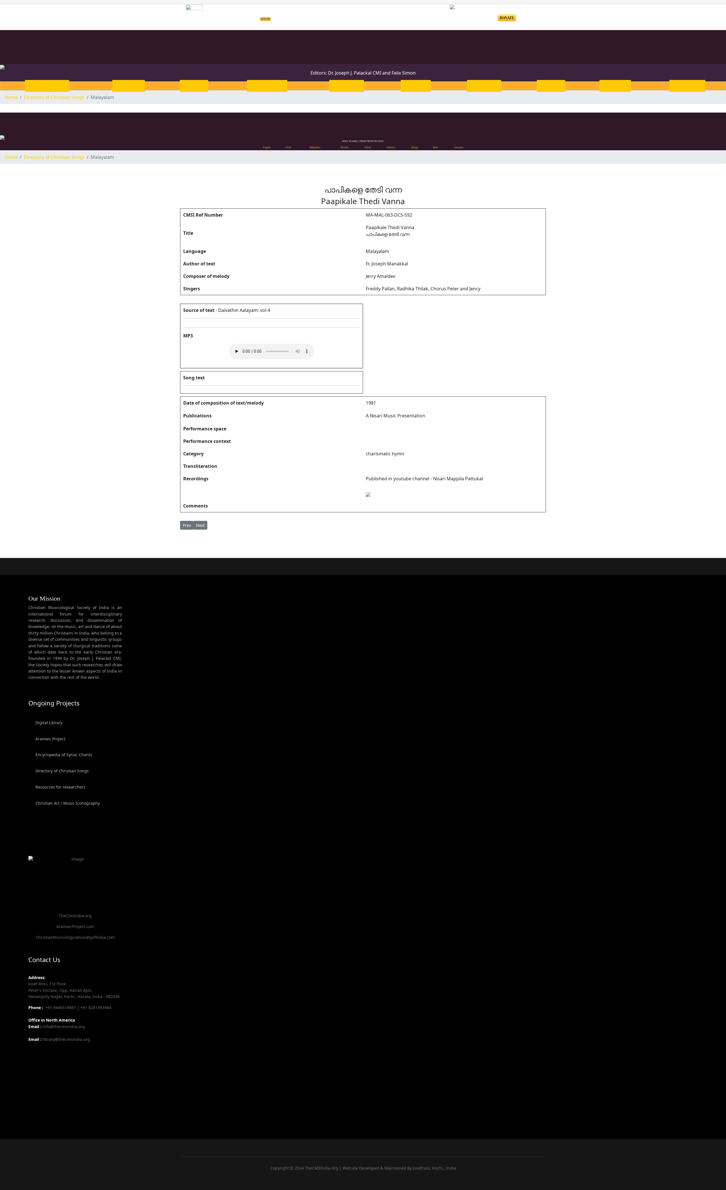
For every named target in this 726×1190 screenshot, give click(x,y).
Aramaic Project (49, 738)
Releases (360, 15)
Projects (298, 15)
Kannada (687, 86)
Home (276, 15)
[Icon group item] (33, 1052)
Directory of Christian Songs (61, 770)
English (128, 86)
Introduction (47, 86)
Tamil (551, 86)
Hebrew (484, 86)
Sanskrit (346, 86)
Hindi (194, 86)
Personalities (331, 15)
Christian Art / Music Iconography (67, 803)
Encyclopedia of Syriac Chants (63, 754)
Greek (415, 86)
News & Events (397, 15)
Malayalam (267, 86)
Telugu (615, 86)
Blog (423, 15)
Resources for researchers (59, 787)
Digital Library (48, 722)
